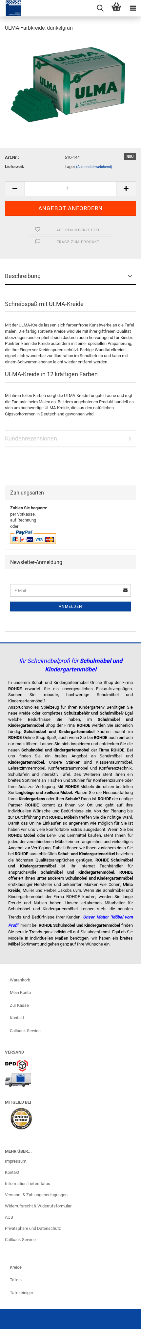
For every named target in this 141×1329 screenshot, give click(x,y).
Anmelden (70, 606)
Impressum (15, 1161)
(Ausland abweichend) (94, 167)
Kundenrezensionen (31, 438)
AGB (9, 1217)
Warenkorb (20, 979)
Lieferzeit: (14, 166)
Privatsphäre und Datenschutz (33, 1228)
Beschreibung (23, 275)
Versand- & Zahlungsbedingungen (36, 1194)
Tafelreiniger (21, 1292)
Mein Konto (20, 992)
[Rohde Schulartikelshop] (11, 8)
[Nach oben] (123, 1319)
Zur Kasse (19, 1005)
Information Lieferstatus (27, 1183)
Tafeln (16, 1279)
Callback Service (25, 1030)
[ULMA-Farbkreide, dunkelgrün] (68, 86)
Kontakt (17, 1017)
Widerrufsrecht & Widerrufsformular (38, 1205)
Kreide (16, 1267)
